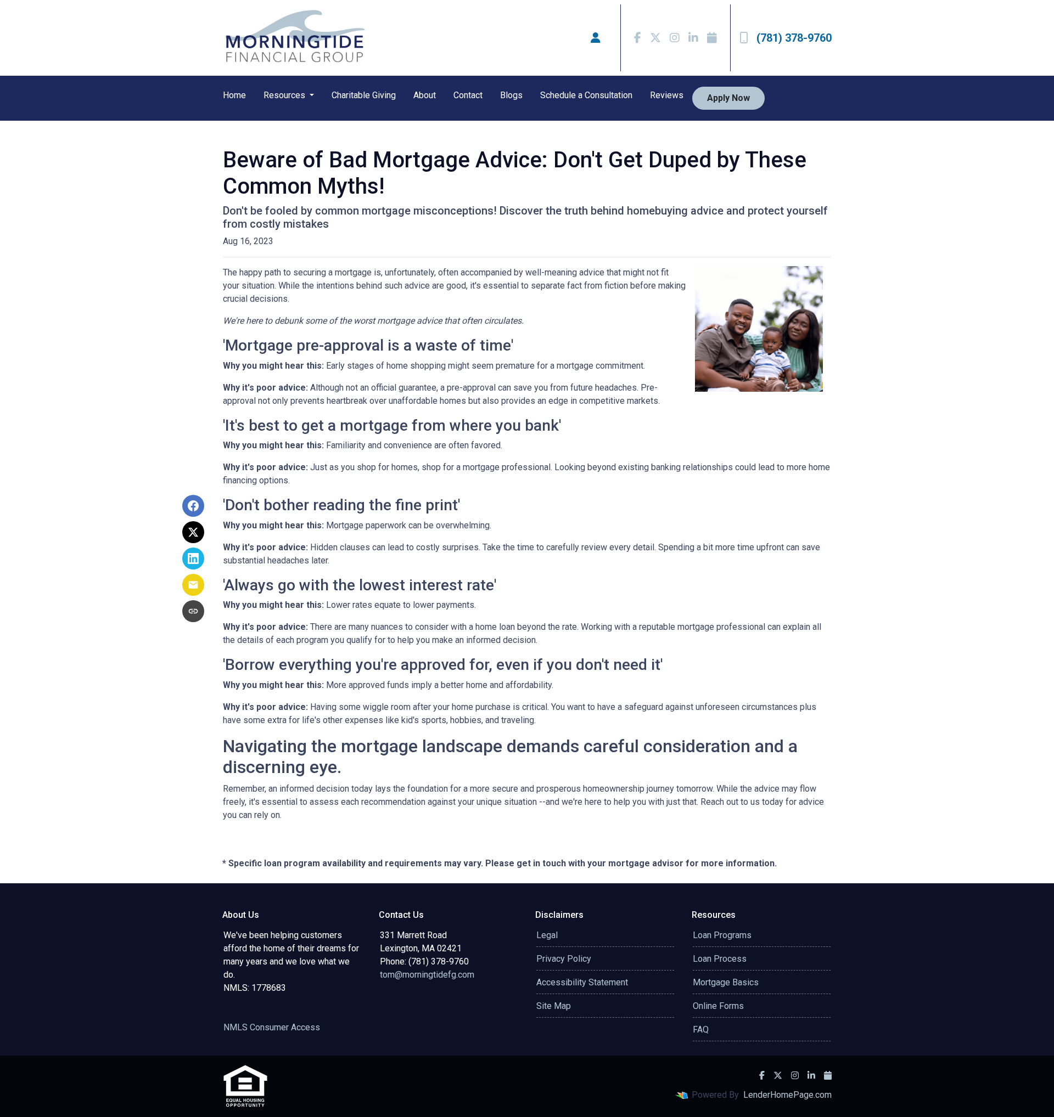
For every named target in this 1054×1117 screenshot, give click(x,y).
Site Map (553, 1006)
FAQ (701, 1029)
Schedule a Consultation (586, 95)
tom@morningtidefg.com (427, 974)
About (424, 95)
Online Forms (718, 1006)
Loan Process (720, 959)
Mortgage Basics (726, 982)
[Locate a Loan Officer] (596, 38)
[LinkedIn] (693, 37)
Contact (468, 95)
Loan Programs (722, 935)
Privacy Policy (563, 959)
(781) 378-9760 (794, 37)
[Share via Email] (193, 585)
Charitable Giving (364, 95)
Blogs (511, 95)
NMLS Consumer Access (271, 1027)
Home (234, 95)
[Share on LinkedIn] (193, 558)
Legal (547, 935)
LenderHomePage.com (787, 1095)
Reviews (666, 95)
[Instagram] (675, 37)
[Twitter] (655, 37)
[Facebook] (637, 37)
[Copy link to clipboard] (193, 611)
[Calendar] (712, 37)
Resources (285, 95)
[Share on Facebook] (193, 506)
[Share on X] (193, 532)
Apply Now (728, 98)
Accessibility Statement (582, 982)
